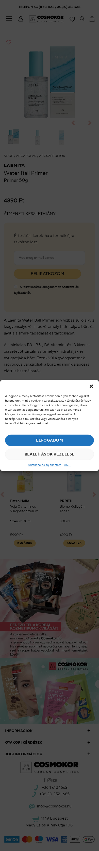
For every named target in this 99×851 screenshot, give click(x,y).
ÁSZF (67, 465)
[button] (91, 386)
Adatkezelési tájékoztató (44, 465)
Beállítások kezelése (50, 454)
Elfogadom (49, 440)
